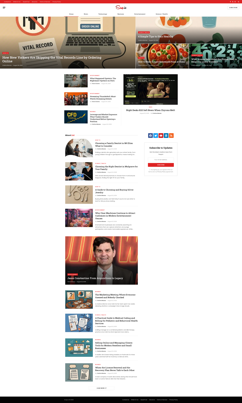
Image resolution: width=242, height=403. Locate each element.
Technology (102, 14)
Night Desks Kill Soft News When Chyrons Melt (150, 110)
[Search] (238, 1)
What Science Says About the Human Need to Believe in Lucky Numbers (214, 60)
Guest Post (26, 2)
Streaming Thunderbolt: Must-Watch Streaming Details (103, 97)
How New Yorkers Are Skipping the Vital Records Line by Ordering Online (51, 59)
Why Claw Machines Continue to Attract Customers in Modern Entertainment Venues (115, 216)
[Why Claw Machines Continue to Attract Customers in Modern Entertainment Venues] (79, 218)
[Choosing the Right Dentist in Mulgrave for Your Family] (79, 171)
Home (71, 14)
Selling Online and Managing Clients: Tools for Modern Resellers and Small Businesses (114, 345)
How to (5, 53)
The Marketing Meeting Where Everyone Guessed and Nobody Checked (115, 296)
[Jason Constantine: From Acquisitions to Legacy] (101, 260)
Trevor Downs (96, 83)
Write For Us (16, 2)
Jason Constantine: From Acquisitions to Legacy (95, 278)
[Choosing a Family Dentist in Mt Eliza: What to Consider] (79, 148)
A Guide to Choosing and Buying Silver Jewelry (114, 191)
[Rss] (171, 135)
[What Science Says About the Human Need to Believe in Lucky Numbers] (215, 56)
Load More (101, 388)
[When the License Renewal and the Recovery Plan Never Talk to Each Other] (79, 372)
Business (121, 14)
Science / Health (162, 14)
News (86, 14)
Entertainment (139, 14)
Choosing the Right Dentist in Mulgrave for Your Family (116, 168)
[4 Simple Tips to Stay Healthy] (189, 30)
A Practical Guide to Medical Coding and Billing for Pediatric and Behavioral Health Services (116, 321)
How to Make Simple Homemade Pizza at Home (161, 61)
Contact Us (7, 2)
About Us (34, 2)
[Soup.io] (121, 7)
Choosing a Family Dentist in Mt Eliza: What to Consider (114, 144)
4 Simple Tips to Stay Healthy (155, 36)
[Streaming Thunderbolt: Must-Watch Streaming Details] (76, 98)
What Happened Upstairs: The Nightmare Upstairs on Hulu (103, 79)
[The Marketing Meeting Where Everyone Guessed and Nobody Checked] (79, 299)
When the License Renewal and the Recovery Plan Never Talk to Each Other (115, 369)
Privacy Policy (57, 2)
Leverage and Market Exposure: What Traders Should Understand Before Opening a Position (103, 117)
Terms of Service (45, 2)
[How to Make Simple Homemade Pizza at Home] (162, 56)
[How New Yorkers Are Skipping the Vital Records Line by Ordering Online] (68, 43)
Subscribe (233, 8)
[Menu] (4, 7)
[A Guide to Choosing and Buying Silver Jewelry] (79, 194)
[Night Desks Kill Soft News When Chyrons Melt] (150, 89)
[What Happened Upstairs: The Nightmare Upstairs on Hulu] (76, 80)
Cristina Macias (7, 65)
